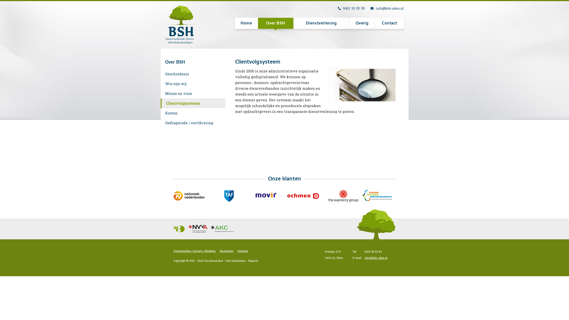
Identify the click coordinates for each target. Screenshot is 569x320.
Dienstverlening (321, 23)
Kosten (171, 113)
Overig (362, 23)
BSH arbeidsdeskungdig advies (182, 25)
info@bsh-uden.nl (390, 8)
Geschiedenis (177, 74)
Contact (389, 23)
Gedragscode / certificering (189, 122)
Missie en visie (178, 93)
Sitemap (242, 251)
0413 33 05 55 (354, 8)
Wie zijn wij (175, 83)
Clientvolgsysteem (183, 103)
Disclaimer (226, 251)
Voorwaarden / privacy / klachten (194, 251)
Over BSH (275, 23)
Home (246, 23)
